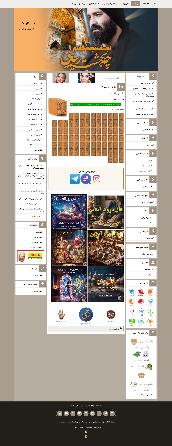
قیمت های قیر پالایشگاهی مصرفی (31, 203)
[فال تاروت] (106, 212)
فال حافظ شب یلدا (36, 242)
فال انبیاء (150, 145)
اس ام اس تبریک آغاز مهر (144, 109)
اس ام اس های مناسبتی (110, 3)
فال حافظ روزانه (36, 237)
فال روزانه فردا (37, 291)
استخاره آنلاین (94, 3)
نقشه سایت (75, 427)
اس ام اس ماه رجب (146, 83)
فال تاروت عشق (36, 134)
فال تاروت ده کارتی (35, 129)
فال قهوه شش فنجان (146, 171)
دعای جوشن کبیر (147, 217)
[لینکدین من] (59, 413)
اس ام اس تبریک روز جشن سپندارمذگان (144, 95)
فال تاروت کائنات (36, 98)
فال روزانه (125, 3)
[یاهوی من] (112, 413)
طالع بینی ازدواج (147, 202)
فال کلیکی (149, 238)
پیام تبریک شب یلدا (35, 247)
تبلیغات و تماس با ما (78, 3)
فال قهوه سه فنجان (146, 165)
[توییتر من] (79, 413)
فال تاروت (135, 3)
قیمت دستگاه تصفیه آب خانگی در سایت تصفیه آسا (31, 167)
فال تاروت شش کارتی (34, 119)
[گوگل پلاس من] (72, 413)
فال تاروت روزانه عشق (34, 139)
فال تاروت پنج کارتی (35, 114)
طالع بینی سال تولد (146, 395)
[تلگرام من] (105, 413)
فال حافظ (146, 3)
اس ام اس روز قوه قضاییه (144, 114)
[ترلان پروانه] (86, 78)
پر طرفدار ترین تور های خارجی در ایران (32, 192)
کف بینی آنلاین (148, 186)
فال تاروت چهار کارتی (35, 109)
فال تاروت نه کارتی (107, 86)
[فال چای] (106, 285)
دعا (151, 222)
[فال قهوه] (106, 248)
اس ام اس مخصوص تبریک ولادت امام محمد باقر (142, 102)
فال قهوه (150, 160)
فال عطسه (38, 275)
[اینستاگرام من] (92, 413)
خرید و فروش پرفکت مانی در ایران (30, 198)
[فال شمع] (69, 248)
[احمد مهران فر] (112, 78)
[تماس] (86, 413)
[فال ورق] (69, 285)
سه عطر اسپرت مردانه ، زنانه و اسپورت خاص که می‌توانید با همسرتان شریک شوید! (31, 175)
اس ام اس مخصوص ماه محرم (143, 88)
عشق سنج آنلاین (147, 254)
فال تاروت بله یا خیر (35, 145)
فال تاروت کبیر (37, 88)
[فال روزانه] (69, 212)
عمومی (111, 329)
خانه (154, 3)
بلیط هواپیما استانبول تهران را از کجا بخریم (31, 210)
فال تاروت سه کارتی (35, 104)
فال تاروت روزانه (36, 83)
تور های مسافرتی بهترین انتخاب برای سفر (31, 184)
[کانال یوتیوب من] (66, 413)
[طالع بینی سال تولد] (141, 367)
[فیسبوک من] (99, 413)
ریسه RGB (149, 269)
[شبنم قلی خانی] (61, 78)
